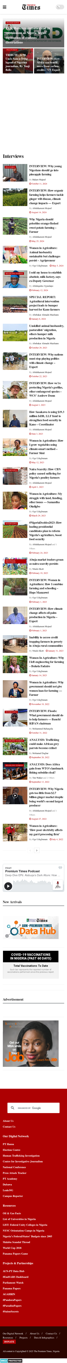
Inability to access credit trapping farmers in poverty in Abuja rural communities (46, 641)
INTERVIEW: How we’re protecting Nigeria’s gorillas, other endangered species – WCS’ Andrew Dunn (46, 389)
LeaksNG (8, 1190)
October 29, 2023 (39, 347)
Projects (24, 1337)
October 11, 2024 (39, 183)
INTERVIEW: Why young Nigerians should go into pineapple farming (45, 170)
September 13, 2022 (40, 781)
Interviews (13, 23)
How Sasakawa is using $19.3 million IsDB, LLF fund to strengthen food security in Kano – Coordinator (46, 418)
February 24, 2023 (39, 552)
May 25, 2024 (37, 241)
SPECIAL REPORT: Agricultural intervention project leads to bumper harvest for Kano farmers (44, 303)
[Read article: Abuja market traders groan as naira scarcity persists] (15, 566)
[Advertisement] (33, 112)
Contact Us (9, 1127)
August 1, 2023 (38, 404)
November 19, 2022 (40, 704)
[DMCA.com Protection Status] (11, 1360)
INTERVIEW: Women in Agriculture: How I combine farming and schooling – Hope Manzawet (46, 586)
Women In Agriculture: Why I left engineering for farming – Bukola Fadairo (46, 661)
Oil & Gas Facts (12, 1213)
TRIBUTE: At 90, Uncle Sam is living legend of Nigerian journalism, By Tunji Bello (18, 62)
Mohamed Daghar (40, 753)
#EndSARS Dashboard (15, 1277)
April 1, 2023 (37, 486)
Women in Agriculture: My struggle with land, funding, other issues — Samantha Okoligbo (45, 499)
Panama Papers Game (15, 1254)
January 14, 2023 (39, 675)
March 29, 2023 (38, 515)
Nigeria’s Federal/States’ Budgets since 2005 (27, 1236)
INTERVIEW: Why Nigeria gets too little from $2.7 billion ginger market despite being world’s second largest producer (46, 797)
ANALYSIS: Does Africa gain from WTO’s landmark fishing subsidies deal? (46, 768)
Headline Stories (14, 273)
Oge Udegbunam (39, 265)
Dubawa (7, 1184)
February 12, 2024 (39, 290)
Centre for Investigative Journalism (23, 1161)
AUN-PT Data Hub (13, 1271)
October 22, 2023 (39, 376)
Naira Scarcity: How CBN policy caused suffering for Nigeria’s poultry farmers (45, 473)
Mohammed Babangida (42, 728)
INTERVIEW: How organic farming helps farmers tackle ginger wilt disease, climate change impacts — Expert (46, 196)
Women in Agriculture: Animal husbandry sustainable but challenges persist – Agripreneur (44, 254)
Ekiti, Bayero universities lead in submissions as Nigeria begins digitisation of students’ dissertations (28, 35)
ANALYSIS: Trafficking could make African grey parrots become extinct (44, 743)
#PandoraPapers (12, 1300)
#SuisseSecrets (11, 1311)
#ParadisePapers (12, 1306)
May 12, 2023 (37, 462)
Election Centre (11, 1150)
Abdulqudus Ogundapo (42, 285)
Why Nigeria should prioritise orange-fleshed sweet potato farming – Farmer (43, 225)
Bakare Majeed (39, 179)
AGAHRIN (9, 1294)
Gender (9, 249)
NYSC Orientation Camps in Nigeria (23, 1230)
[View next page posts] (37, 850)
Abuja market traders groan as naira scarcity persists (46, 561)
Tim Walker (37, 777)
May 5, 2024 (57, 265)
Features (12, 50)
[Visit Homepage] (31, 7)
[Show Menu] (4, 7)
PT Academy (10, 1179)
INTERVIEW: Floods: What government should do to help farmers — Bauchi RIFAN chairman (46, 717)
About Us (8, 1121)
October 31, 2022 (39, 732)
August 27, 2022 (39, 818)
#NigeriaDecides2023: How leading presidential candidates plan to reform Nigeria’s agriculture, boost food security (45, 530)
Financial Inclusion (11, 561)
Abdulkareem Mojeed (42, 208)
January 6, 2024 (38, 318)
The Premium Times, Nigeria (46, 1351)
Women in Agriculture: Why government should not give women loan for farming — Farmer (46, 688)
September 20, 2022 (40, 757)
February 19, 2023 (39, 572)
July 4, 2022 (57, 839)
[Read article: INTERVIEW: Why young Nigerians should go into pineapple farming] (15, 172)
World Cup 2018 (12, 1248)
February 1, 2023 (39, 601)
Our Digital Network (13, 1333)
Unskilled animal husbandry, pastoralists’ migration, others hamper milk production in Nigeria (46, 332)
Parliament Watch (13, 1283)
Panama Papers (11, 1288)
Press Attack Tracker (14, 1173)
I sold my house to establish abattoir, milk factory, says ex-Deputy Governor (45, 276)
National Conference (14, 1167)
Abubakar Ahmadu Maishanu (45, 314)
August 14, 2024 (39, 212)
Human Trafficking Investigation (21, 1156)
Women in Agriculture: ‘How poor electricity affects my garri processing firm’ (46, 830)
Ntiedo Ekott (38, 568)
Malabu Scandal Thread (16, 1242)
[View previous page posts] (30, 850)
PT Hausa (8, 1144)
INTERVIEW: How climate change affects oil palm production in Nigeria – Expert (46, 614)
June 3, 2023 (37, 433)
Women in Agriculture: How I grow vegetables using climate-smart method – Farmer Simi (46, 446)
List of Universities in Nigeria (19, 1219)
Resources (8, 1337)
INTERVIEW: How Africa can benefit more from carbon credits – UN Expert (48, 64)
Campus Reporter (13, 1196)
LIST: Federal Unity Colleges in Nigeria (25, 1225)
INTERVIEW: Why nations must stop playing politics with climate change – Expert (46, 360)
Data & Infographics (44, 1337)
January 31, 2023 (55, 650)
